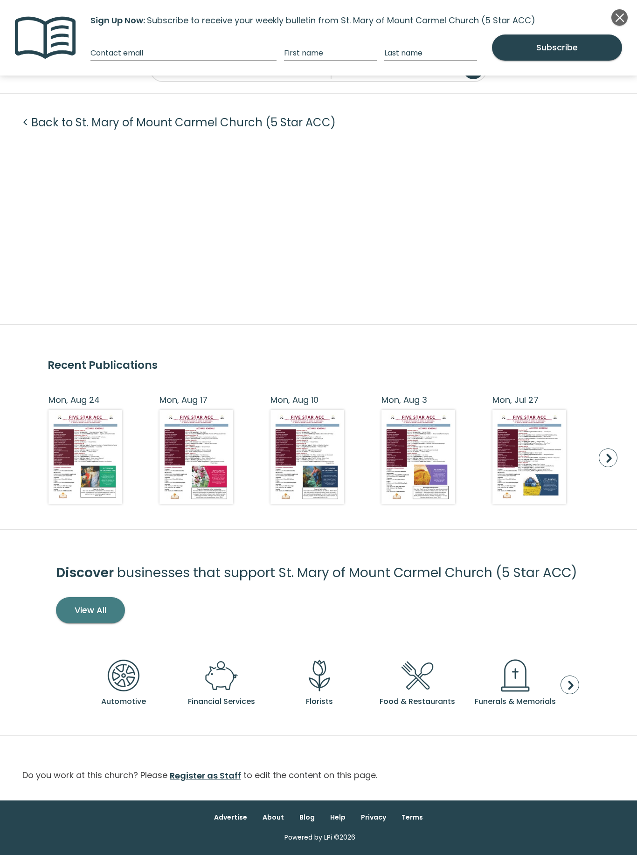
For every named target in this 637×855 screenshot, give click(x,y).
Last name (403, 53)
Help (338, 817)
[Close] (619, 17)
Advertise (230, 817)
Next (608, 457)
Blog (307, 817)
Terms (412, 817)
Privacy (373, 817)
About (273, 817)
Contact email (116, 53)
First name (303, 53)
